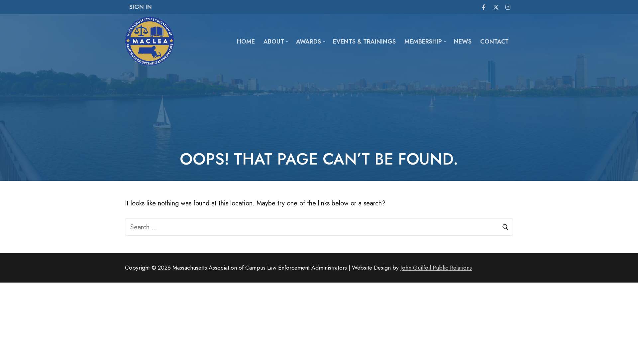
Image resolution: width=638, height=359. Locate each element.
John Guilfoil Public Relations (436, 267)
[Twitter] (496, 7)
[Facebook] (483, 7)
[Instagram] (508, 7)
